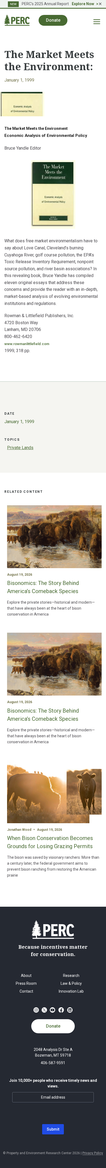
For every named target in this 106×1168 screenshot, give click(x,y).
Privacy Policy (92, 1153)
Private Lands (20, 447)
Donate (53, 1026)
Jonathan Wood (19, 830)
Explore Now (83, 4)
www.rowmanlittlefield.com (26, 344)
